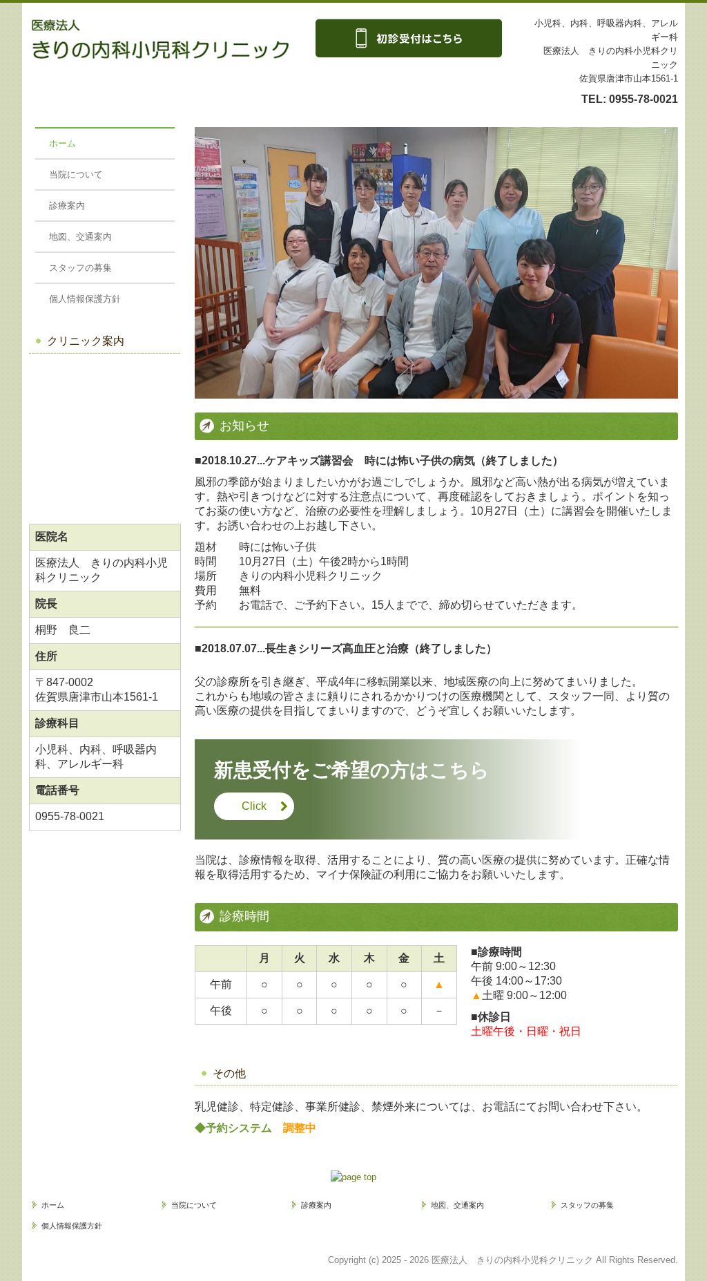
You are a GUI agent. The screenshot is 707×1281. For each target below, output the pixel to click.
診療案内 (67, 205)
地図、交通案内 (80, 236)
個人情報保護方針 (85, 299)
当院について (76, 174)
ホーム (62, 143)
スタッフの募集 (80, 268)
